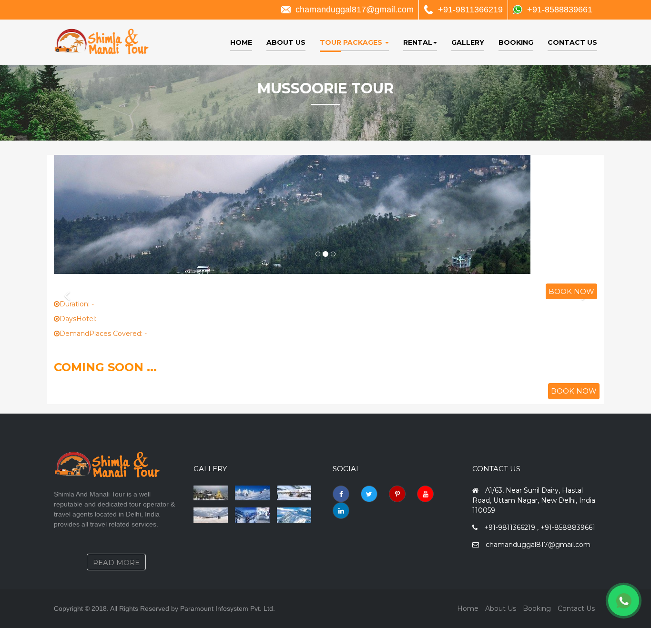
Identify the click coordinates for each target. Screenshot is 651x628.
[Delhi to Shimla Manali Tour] (210, 493)
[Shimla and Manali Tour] (294, 515)
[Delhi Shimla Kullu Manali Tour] (252, 493)
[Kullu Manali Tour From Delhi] (252, 515)
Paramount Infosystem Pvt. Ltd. (227, 608)
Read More (116, 562)
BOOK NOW (571, 291)
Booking (515, 42)
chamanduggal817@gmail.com (354, 9)
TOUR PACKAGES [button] (352, 42)
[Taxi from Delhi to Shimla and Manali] (210, 515)
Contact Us (572, 42)
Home (241, 42)
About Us (285, 42)
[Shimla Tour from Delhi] (294, 493)
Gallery (467, 42)
